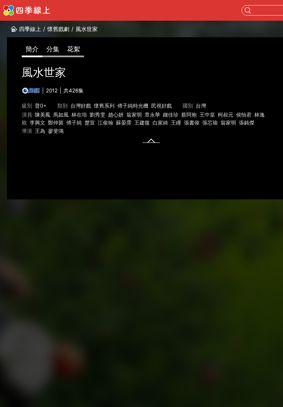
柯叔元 (225, 114)
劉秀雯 (97, 114)
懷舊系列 (104, 105)
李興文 (37, 122)
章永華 (152, 114)
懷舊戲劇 (58, 29)
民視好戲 (161, 105)
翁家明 (134, 114)
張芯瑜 (210, 122)
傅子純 (74, 122)
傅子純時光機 (132, 105)
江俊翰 (105, 122)
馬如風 (61, 114)
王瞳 (176, 122)
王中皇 (207, 114)
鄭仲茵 (56, 122)
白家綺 (160, 122)
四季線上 (30, 29)
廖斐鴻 (56, 131)
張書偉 (191, 122)
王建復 (142, 122)
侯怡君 (244, 114)
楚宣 (90, 122)
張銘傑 (246, 122)
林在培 (79, 114)
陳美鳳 (42, 114)
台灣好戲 (80, 105)
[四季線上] (26, 10)
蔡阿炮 (189, 114)
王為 (40, 131)
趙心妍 (116, 114)
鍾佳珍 (170, 114)
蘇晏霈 (123, 122)
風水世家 (87, 29)
